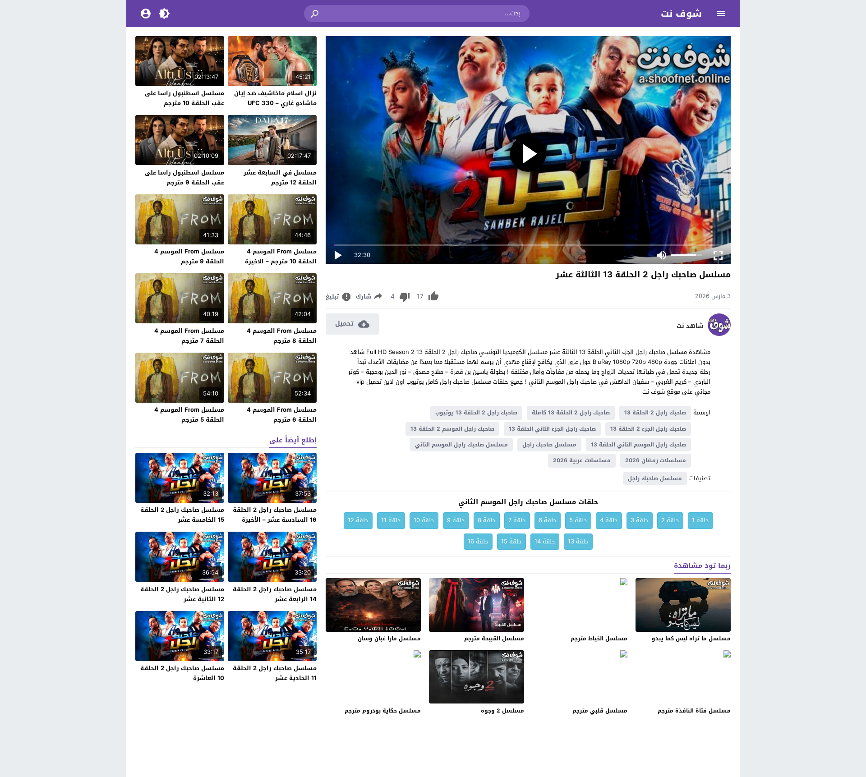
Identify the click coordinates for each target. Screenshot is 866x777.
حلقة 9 (456, 520)
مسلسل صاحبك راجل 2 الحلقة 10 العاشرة (182, 673)
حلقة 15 (511, 541)
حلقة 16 (478, 541)
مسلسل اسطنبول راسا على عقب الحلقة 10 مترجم (184, 98)
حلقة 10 (424, 520)
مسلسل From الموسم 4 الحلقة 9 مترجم (189, 256)
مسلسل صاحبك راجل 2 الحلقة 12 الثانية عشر (182, 594)
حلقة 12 (358, 520)
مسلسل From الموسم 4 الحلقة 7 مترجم (189, 335)
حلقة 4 (609, 520)
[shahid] (719, 334)
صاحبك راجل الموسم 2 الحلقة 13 (452, 429)
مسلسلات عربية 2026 (582, 460)
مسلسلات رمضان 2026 (655, 460)
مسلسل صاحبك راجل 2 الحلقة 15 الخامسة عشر (182, 514)
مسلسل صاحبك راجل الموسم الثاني (461, 445)
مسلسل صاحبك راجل (549, 445)
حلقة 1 (700, 520)
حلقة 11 (391, 520)
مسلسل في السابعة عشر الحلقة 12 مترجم (280, 177)
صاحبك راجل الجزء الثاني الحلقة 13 (552, 429)
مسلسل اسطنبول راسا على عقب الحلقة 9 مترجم (184, 177)
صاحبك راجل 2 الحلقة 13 (655, 413)
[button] (315, 13)
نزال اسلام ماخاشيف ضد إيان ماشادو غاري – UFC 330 (275, 98)
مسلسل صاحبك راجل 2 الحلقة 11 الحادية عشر (275, 673)
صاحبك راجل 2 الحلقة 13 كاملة (571, 413)
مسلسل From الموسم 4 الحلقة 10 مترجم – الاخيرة (281, 256)
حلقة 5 (578, 520)
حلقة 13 (578, 541)
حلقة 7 (517, 520)
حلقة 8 (487, 520)
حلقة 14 (544, 541)
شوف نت (681, 14)
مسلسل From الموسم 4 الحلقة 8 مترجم (282, 335)
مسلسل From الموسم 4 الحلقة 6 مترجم (282, 414)
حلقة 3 (640, 520)
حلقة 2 (670, 520)
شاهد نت (690, 326)
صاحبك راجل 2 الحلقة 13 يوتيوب (476, 413)
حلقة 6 (548, 520)
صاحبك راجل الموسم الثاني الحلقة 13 (638, 445)
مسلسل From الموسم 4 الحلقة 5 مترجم (189, 414)
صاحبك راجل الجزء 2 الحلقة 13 (648, 429)
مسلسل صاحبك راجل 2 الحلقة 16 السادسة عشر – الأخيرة (275, 514)
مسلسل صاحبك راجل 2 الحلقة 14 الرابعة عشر (275, 594)
